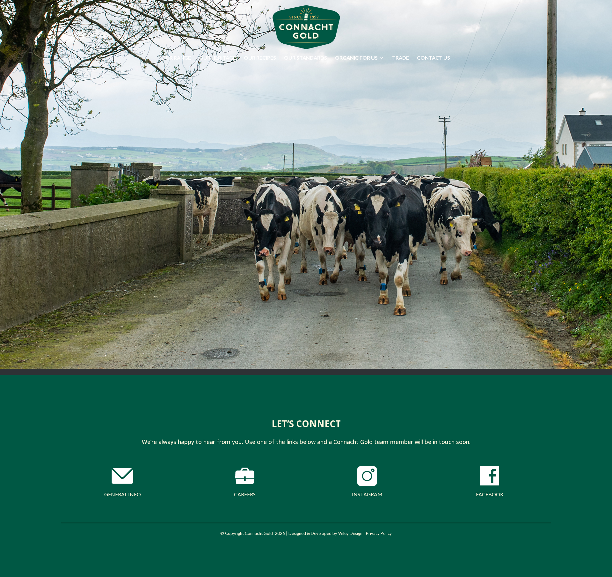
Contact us (433, 58)
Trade (400, 58)
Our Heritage (217, 58)
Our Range (176, 58)
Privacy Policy (379, 533)
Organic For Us (356, 58)
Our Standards (305, 58)
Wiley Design (350, 533)
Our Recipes (260, 58)
